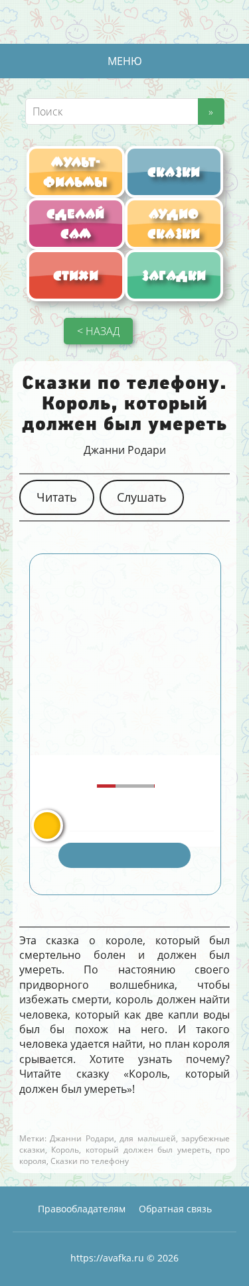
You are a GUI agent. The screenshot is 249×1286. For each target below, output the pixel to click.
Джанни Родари (125, 450)
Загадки (173, 275)
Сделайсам (75, 223)
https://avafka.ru (107, 1257)
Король (65, 1149)
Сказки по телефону (89, 1161)
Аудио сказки (173, 223)
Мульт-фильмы (75, 171)
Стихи (75, 275)
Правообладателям (81, 1208)
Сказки (173, 171)
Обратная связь (175, 1208)
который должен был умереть (148, 1149)
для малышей (148, 1138)
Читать (57, 497)
